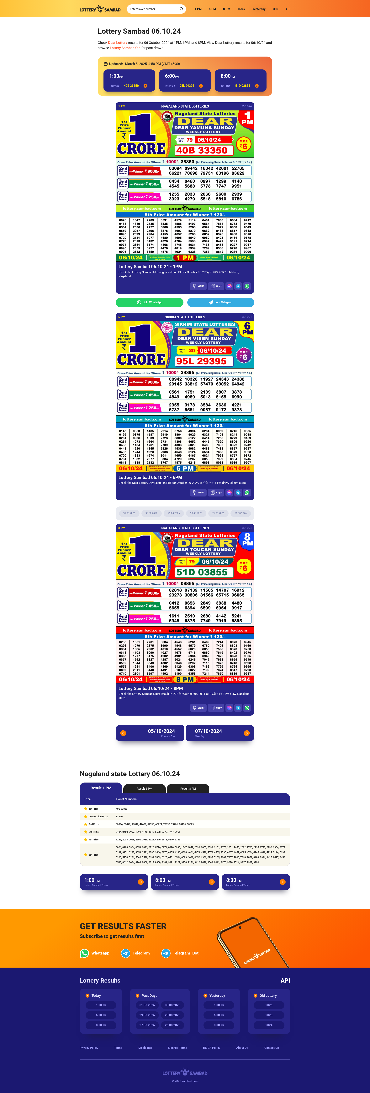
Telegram (141, 953)
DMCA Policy (211, 1048)
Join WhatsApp (152, 302)
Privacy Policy (89, 1048)
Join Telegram (224, 302)
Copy (219, 286)
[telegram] (238, 286)
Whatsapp (100, 953)
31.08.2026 (129, 513)
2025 (269, 1015)
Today (241, 9)
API (288, 9)
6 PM (212, 9)
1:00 (101, 1005)
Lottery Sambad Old (125, 48)
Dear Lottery (117, 43)
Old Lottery (268, 996)
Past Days (149, 996)
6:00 (101, 1015)
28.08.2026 (196, 513)
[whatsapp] (247, 286)
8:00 (101, 1025)
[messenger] (229, 286)
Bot (185, 953)
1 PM (198, 9)
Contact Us (271, 1048)
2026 (269, 1005)
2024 (269, 1025)
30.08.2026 (151, 513)
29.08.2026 (174, 513)
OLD (275, 9)
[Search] (181, 9)
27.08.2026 (218, 513)
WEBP (201, 286)
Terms (118, 1048)
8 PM (226, 9)
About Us (242, 1048)
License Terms (177, 1048)
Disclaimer (145, 1048)
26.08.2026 (241, 513)
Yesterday (259, 9)
